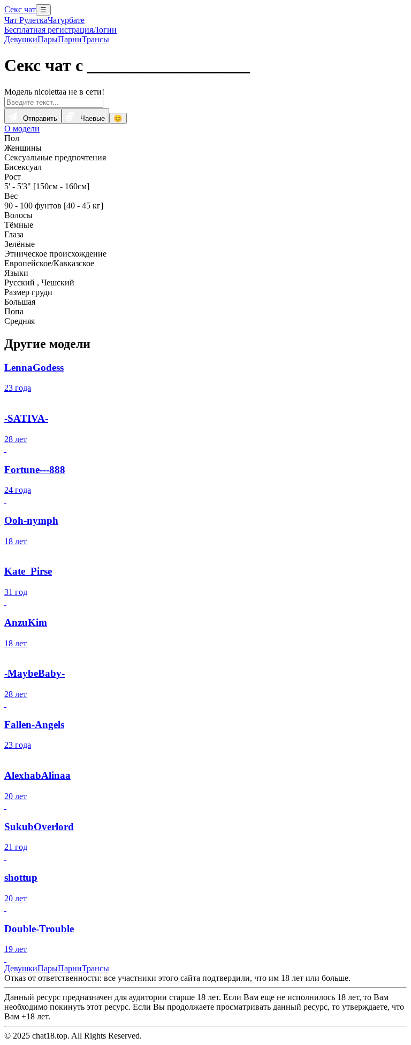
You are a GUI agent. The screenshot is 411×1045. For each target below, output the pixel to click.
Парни (70, 39)
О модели (22, 128)
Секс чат (20, 9)
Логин (105, 29)
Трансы (95, 39)
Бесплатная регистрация (48, 29)
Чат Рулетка (26, 20)
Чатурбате (66, 20)
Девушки (20, 39)
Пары (47, 39)
